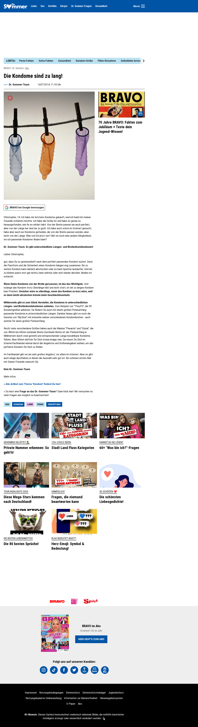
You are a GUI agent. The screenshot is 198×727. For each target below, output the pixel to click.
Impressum (31, 692)
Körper (64, 6)
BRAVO (7, 68)
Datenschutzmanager (94, 692)
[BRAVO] (57, 601)
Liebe (34, 6)
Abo (80, 703)
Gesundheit (101, 6)
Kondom (18, 404)
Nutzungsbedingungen (51, 692)
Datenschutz (73, 692)
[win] (105, 670)
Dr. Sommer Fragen (81, 6)
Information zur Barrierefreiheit (80, 698)
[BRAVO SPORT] (91, 601)
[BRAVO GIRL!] (74, 601)
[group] (72, 61)
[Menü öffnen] (143, 6)
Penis (40, 404)
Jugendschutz (116, 692)
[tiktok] (54, 670)
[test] (84, 670)
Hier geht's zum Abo (91, 639)
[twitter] (74, 670)
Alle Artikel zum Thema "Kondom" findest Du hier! (33, 384)
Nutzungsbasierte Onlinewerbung (44, 698)
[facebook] (64, 670)
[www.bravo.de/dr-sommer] (15, 6)
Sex (42, 6)
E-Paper (71, 703)
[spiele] (95, 670)
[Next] (142, 61)
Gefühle (52, 6)
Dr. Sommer (18, 68)
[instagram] (43, 670)
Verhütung (54, 404)
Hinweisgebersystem (111, 698)
